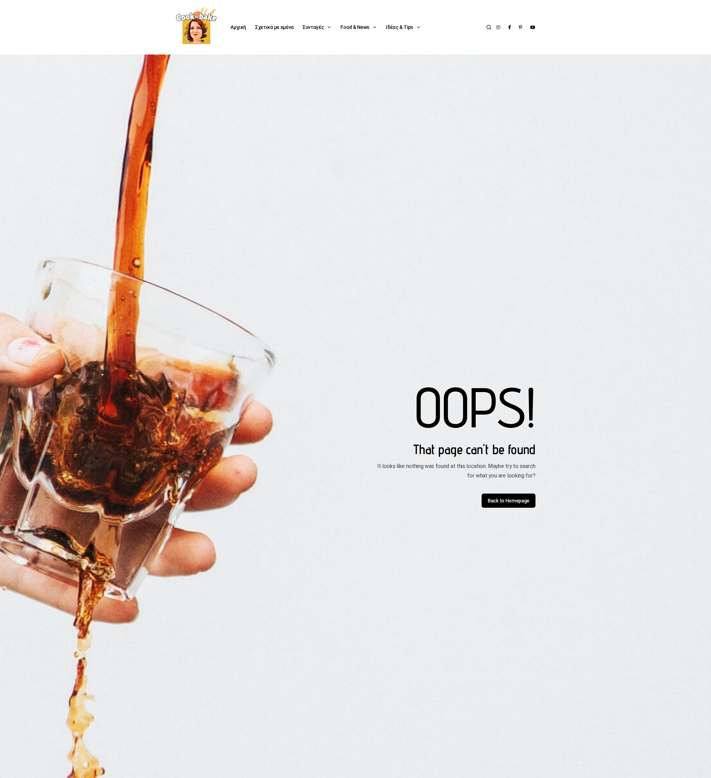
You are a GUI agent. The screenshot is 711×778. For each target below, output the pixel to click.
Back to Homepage (508, 501)
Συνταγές (313, 27)
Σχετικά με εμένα (274, 27)
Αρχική (238, 27)
